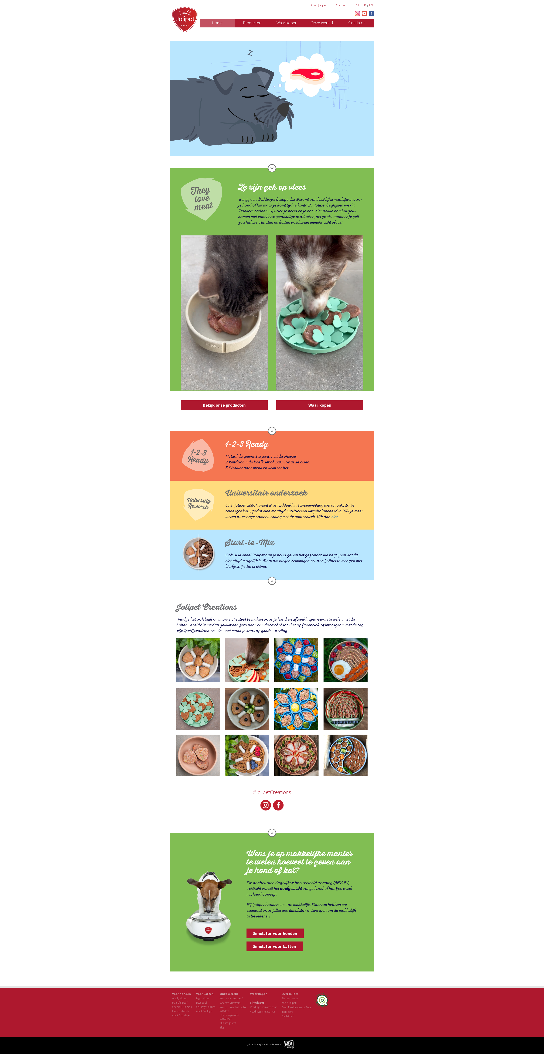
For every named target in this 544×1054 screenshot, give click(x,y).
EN (371, 5)
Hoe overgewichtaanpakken (229, 1016)
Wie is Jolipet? (289, 1003)
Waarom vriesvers (230, 1003)
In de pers (287, 1012)
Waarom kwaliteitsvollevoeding (233, 1009)
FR (364, 5)
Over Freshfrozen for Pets (296, 1007)
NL (358, 5)
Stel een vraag (290, 998)
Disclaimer (288, 1016)
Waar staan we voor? (231, 998)
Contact (341, 5)
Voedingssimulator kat (262, 1011)
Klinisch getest (228, 1023)
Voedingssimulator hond (263, 1007)
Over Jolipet (319, 5)
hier (334, 517)
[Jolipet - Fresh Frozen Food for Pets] (185, 19)
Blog (222, 1027)
